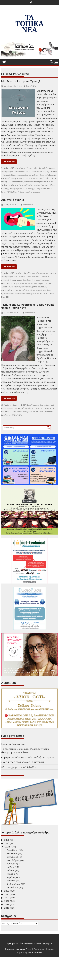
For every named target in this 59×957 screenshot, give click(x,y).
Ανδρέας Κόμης (48, 168)
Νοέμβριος (12, 853)
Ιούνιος (10, 870)
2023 (6, 890)
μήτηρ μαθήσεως (39, 287)
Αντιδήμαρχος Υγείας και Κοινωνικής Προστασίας (21, 171)
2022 (6, 894)
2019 (6, 904)
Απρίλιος (11, 877)
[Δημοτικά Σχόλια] (18, 209)
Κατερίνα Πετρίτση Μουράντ (36, 182)
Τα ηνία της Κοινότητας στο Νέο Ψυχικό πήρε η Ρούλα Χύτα (28, 306)
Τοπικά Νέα (31, 86)
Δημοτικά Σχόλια (12, 200)
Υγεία (35, 168)
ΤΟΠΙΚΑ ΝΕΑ (11, 192)
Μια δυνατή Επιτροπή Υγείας (21, 185)
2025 (6, 843)
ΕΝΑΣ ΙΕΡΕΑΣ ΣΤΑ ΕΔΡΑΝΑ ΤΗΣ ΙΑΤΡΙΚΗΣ (22, 762)
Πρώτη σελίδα (9, 168)
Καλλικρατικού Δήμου (34, 283)
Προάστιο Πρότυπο (33, 408)
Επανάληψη (45, 280)
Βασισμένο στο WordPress (17, 949)
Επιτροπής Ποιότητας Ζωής (12, 283)
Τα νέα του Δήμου (23, 168)
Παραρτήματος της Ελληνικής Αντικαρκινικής (28, 188)
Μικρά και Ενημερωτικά (12, 743)
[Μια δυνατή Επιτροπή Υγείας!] (18, 90)
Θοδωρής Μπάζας (15, 182)
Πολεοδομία (46, 290)
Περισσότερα (9, 161)
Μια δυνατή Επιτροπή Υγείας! (20, 81)
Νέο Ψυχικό (20, 290)
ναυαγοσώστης (7, 290)
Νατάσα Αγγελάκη (41, 185)
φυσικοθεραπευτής (31, 192)
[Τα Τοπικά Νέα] (4, 61)
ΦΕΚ (7, 297)
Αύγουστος (12, 863)
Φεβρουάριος (13, 884)
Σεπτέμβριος (13, 860)
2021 (6, 897)
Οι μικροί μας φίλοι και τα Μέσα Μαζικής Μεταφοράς (28, 757)
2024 (7, 846)
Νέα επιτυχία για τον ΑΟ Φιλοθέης (18, 767)
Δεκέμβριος (12, 850)
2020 (6, 901)
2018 (6, 907)
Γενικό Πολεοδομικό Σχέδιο (37, 276)
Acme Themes (35, 952)
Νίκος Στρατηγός (33, 290)
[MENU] (56, 62)
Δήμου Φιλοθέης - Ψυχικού (27, 280)
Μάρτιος (11, 880)
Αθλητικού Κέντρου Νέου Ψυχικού (41, 273)
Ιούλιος (10, 867)
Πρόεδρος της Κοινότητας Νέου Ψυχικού (18, 293)
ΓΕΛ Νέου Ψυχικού (31, 405)
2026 (6, 839)
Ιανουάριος (12, 887)
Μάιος (10, 873)
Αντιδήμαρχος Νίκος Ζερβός (13, 276)
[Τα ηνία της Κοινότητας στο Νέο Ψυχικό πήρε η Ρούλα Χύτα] (18, 317)
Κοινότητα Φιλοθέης (22, 287)
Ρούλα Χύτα (42, 293)
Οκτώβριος (12, 856)
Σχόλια (19, 273)
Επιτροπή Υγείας (43, 178)
